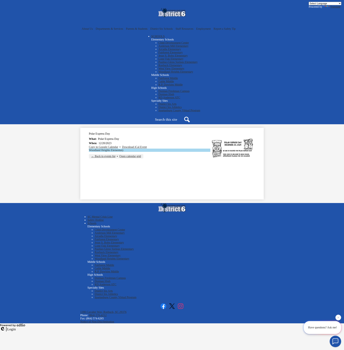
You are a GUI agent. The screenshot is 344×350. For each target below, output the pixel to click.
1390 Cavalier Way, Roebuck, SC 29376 (103, 311)
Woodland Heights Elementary (106, 150)
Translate (335, 6)
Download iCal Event (134, 146)
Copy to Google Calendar (103, 146)
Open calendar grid (130, 156)
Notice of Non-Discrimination (97, 321)
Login (11, 329)
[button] (87, 29)
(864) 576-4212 (98, 315)
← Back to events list (103, 156)
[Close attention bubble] (338, 317)
